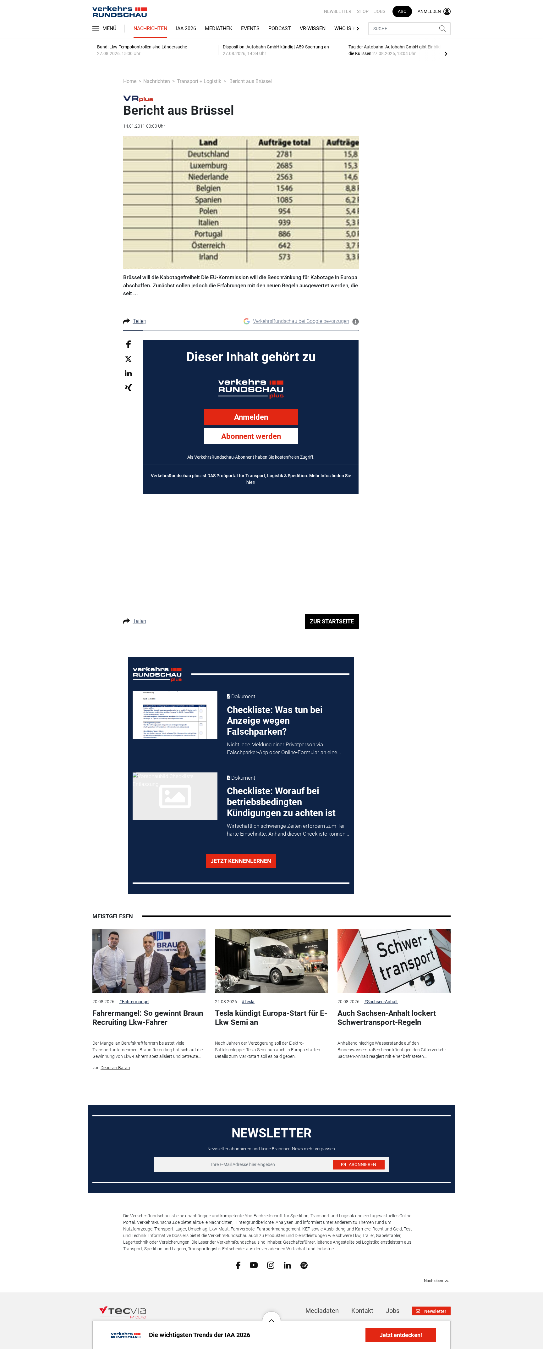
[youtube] (254, 1264)
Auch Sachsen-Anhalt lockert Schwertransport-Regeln (386, 1018)
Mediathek (218, 28)
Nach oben (433, 1281)
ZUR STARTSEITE (332, 621)
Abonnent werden (251, 436)
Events (250, 28)
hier (250, 482)
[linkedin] (287, 1264)
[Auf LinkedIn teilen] (128, 373)
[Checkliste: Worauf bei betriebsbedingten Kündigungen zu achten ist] (175, 796)
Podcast (279, 28)
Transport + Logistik (199, 81)
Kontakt (362, 1310)
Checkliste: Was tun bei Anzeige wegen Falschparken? (275, 721)
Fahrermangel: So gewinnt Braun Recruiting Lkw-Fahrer (147, 1018)
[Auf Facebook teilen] (128, 343)
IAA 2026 (186, 28)
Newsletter (337, 11)
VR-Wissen (313, 28)
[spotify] (304, 1264)
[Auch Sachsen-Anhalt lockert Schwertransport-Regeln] (394, 961)
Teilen (139, 321)
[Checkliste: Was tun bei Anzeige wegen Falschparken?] (175, 715)
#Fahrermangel (134, 1001)
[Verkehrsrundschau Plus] (138, 98)
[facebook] (238, 1265)
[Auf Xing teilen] (128, 387)
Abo (402, 11)
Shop (363, 11)
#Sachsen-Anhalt (381, 1001)
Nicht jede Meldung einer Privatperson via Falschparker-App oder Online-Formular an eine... (284, 748)
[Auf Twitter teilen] (128, 359)
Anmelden (251, 417)
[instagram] (270, 1264)
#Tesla (248, 1001)
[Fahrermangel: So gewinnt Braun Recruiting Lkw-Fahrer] (149, 961)
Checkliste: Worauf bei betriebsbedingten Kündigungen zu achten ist (281, 802)
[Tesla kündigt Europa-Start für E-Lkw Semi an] (271, 961)
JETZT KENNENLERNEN (241, 861)
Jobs (379, 11)
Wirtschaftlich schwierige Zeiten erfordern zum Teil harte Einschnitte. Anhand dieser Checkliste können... (288, 830)
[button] (271, 1316)
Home (129, 81)
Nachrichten (150, 28)
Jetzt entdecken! (401, 1335)
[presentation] (446, 53)
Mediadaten (322, 1310)
